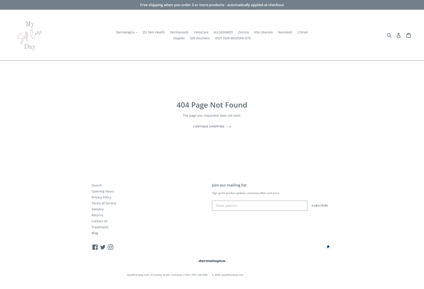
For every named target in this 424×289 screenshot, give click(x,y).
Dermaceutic (179, 32)
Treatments (100, 227)
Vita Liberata (263, 32)
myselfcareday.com (232, 274)
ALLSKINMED (223, 32)
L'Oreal (302, 32)
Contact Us (100, 221)
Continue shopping (208, 126)
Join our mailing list (229, 185)
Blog (95, 233)
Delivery (98, 209)
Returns (97, 215)
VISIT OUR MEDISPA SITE (233, 38)
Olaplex (179, 38)
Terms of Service (104, 203)
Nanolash (285, 32)
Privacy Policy (101, 197)
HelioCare (201, 32)
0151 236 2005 (200, 274)
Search (97, 185)
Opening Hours (103, 191)
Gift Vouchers (200, 38)
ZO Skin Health (154, 32)
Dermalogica (126, 32)
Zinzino (243, 32)
